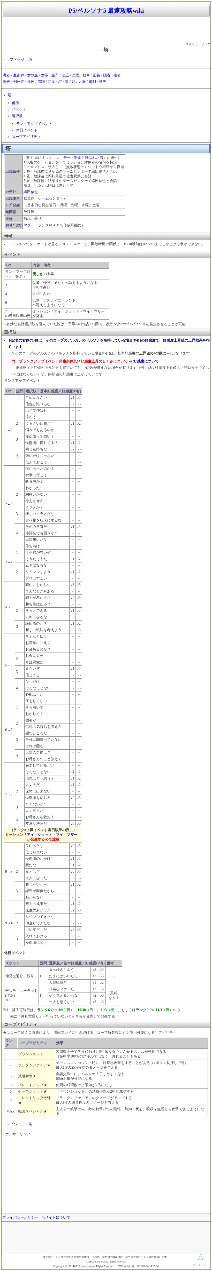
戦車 (86, 75)
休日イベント (27, 130)
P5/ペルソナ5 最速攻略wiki (106, 10)
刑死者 (18, 82)
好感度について (146, 361)
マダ (27, 225)
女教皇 (32, 75)
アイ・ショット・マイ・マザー (79, 311)
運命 (117, 75)
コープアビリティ (26, 137)
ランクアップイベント (34, 124)
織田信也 (31, 192)
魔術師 (18, 75)
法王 (65, 75)
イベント (19, 110)
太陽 (82, 82)
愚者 (6, 75)
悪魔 (51, 82)
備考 (15, 103)
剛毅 (6, 82)
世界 (102, 82)
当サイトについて (55, 1217)
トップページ (13, 59)
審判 (92, 82)
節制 (41, 82)
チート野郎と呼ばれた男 (83, 158)
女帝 (44, 75)
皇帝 (55, 75)
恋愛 (75, 75)
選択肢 (17, 116)
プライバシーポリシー (20, 1217)
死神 (30, 82)
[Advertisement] (106, 30)
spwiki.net (86, 1266)
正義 (96, 75)
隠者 (106, 75)
